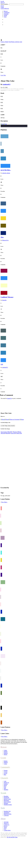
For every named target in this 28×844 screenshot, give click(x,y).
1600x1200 (19, 433)
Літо (2, 237)
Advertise (6, 822)
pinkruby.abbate (6, 173)
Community (7, 12)
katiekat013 (6, 84)
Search (2, 5)
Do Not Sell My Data (12, 837)
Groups (5, 771)
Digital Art (6, 782)
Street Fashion (7, 801)
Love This (3, 75)
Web (5, 788)
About (3, 819)
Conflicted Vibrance (7, 297)
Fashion (6, 784)
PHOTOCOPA (7, 814)
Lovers (5, 773)
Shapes (5, 754)
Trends (5, 15)
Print (5, 786)
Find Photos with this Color (15, 41)
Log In (2, 1)
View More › (4, 502)
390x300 (3, 433)
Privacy (5, 826)
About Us (6, 823)
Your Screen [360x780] (6, 431)
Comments (3, 66)
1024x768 (13, 433)
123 (2, 364)
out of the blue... (6, 170)
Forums (5, 770)
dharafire (4, 300)
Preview (15, 431)
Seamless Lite (7, 811)
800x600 (8, 433)
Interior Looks (7, 799)
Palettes (5, 751)
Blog (5, 774)
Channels (6, 14)
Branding (6, 796)
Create (2, 7)
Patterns (6, 753)
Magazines (6, 800)
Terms (5, 827)
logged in (9, 398)
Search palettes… (5, 4)
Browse (6, 11)
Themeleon (6, 812)
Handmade (6, 797)
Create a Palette (4, 41)
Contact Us (6, 824)
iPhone (19, 431)
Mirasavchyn (5, 240)
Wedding (6, 789)
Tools (5, 16)
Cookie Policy (7, 830)
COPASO (6, 815)
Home (5, 785)
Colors (5, 750)
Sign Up (3, 2)
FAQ (5, 829)
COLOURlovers (5, 8)
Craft (5, 781)
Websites (6, 803)
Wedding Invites (8, 804)
